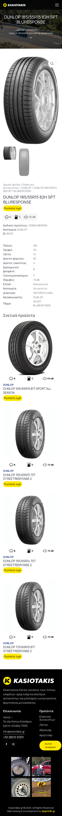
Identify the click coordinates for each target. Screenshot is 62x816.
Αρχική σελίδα (11, 184)
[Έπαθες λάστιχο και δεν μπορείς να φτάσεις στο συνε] (41, 766)
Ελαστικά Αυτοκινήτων (18, 186)
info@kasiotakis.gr (14, 731)
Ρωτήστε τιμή (12, 208)
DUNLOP (26, 188)
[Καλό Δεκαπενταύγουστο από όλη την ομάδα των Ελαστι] (41, 787)
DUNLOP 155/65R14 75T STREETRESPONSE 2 (19, 563)
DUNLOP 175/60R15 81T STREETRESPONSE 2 (19, 649)
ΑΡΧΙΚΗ (20, 29)
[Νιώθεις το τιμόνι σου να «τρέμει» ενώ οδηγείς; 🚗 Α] (20, 787)
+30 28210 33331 (13, 737)
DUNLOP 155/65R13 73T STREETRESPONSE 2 (19, 477)
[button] (52, 63)
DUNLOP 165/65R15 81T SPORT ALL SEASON (27, 391)
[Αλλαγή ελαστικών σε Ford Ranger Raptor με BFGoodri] (20, 766)
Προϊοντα (32, 29)
